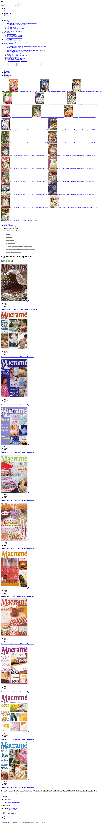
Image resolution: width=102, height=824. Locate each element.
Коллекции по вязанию (12, 30)
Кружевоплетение (8, 43)
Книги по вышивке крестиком (14, 38)
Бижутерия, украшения (12, 27)
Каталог (19, 4)
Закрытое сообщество (48, 64)
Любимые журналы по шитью (14, 40)
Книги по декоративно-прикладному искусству (19, 51)
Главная (6, 222)
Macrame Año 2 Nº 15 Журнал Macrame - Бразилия (17, 500)
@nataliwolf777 (12, 809)
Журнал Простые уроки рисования (15, 59)
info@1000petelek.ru (16, 793)
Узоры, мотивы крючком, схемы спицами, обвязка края (21, 25)
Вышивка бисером (11, 34)
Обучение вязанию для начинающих (16, 28)
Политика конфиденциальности (12, 802)
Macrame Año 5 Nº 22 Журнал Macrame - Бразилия (17, 405)
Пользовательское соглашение (11, 800)
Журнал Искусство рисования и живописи (17, 58)
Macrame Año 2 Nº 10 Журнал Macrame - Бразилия (17, 548)
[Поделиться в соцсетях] (2, 1)
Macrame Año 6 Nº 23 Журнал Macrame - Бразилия (17, 357)
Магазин (4, 64)
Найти (16, 5)
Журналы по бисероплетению (14, 54)
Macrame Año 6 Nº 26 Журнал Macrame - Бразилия (17, 739)
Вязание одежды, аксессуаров (14, 31)
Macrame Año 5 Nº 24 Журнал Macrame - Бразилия (17, 787)
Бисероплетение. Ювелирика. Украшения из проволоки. (18, 53)
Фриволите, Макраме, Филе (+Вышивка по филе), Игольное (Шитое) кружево (27, 46)
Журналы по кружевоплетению (15, 44)
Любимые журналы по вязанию (15, 21)
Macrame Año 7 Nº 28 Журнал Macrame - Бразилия (17, 692)
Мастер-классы (36, 64)
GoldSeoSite (42, 822)
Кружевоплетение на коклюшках (15, 47)
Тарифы (22, 64)
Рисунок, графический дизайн (11, 57)
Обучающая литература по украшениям (17, 55)
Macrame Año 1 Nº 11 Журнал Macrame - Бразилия (17, 596)
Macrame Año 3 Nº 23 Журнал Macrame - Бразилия (17, 452)
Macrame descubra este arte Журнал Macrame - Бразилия (19, 309)
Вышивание (7, 32)
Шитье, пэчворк (8, 39)
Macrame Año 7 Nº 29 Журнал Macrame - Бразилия (17, 644)
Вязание (6, 20)
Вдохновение (59, 64)
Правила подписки (8, 799)
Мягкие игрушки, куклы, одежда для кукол (18, 42)
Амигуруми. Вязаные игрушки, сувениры (17, 24)
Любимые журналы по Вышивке (15, 35)
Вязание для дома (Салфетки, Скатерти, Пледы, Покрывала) (22, 23)
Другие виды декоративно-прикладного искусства (16, 48)
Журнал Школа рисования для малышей (17, 61)
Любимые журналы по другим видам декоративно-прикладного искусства (26, 50)
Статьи (28, 64)
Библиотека (13, 64)
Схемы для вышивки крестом (14, 36)
